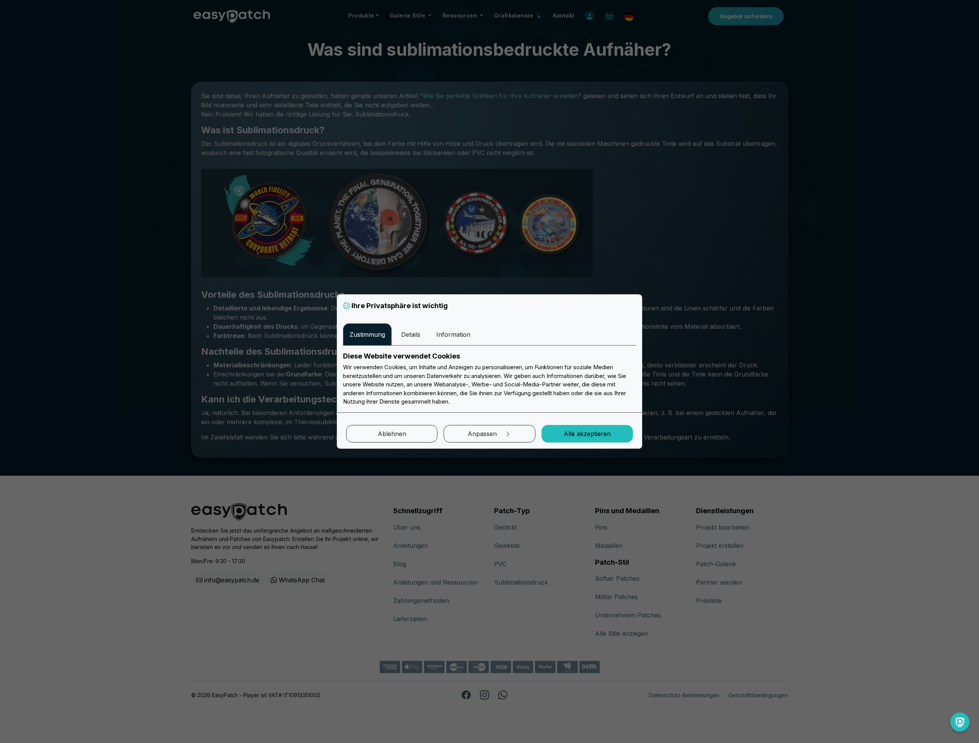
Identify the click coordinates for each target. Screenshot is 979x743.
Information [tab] (453, 334)
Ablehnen (392, 434)
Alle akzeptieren (587, 434)
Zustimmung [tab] (367, 334)
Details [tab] (410, 334)
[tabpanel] (489, 379)
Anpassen (483, 434)
